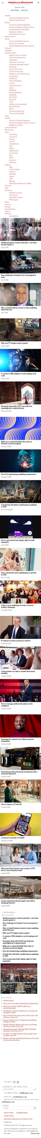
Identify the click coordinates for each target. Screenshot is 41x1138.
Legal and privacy (15, 85)
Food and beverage (16, 71)
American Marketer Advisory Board (21, 27)
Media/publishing (15, 92)
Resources (8, 190)
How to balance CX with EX (11, 804)
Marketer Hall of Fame (17, 20)
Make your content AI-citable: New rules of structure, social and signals (16, 443)
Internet (12, 141)
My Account (9, 130)
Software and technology (18, 104)
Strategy (12, 181)
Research (12, 99)
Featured (8, 48)
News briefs (13, 195)
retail (11, 102)
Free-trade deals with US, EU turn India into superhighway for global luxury (16, 407)
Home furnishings (15, 81)
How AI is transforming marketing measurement (18, 474)
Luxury (11, 88)
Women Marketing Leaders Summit (21, 46)
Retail (7, 202)
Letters (11, 176)
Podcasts (8, 186)
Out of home (13, 153)
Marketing (12, 90)
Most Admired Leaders (17, 34)
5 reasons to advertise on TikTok (12, 838)
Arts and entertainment (17, 57)
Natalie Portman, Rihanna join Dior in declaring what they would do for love (20, 1025)
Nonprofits (12, 95)
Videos (7, 211)
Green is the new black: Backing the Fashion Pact (20, 1003)
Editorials (12, 174)
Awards (7, 16)
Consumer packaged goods (18, 64)
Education (12, 67)
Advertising (13, 134)
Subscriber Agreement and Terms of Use (18, 1119)
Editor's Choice (10, 36)
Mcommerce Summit (16, 44)
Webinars (8, 214)
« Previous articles (8, 912)
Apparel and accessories (18, 55)
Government (13, 76)
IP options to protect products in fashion (16, 641)
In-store (11, 139)
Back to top (35, 1133)
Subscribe (24, 10)
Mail (10, 146)
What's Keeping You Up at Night (20, 183)
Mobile (11, 148)
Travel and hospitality (16, 113)
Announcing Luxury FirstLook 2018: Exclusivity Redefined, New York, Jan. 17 (19, 1030)
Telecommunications (16, 111)
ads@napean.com (8, 1102)
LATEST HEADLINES (7, 915)
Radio (11, 158)
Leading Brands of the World (19, 29)
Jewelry (12, 83)
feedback (33, 1131)
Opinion (7, 165)
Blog (10, 167)
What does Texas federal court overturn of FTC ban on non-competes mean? (18, 869)
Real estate (13, 97)
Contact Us (8, 1122)
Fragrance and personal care (19, 74)
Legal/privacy (14, 144)
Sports (11, 109)
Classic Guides (14, 169)
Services (8, 204)
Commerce (13, 137)
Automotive (13, 60)
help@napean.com (26, 1093)
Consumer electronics (17, 62)
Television (12, 162)
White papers (13, 200)
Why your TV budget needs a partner (14, 343)
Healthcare (13, 78)
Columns (12, 172)
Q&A (11, 179)
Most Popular (15, 10)
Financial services (15, 69)
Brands (7, 23)
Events (7, 39)
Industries (8, 50)
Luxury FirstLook (11, 127)
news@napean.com (20, 1097)
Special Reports (14, 106)
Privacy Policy (9, 1113)
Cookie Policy (9, 1116)
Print (10, 155)
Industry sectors (10, 53)
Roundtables (13, 216)
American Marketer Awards (19, 18)
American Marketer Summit (19, 41)
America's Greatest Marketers (19, 25)
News (7, 132)
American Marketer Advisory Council (22, 123)
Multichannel (13, 151)
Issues (7, 116)
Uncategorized (10, 209)
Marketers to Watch (16, 32)
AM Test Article (8, 1001)
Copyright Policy (22, 1113)
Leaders (8, 118)
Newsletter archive (15, 197)
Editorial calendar (15, 193)
